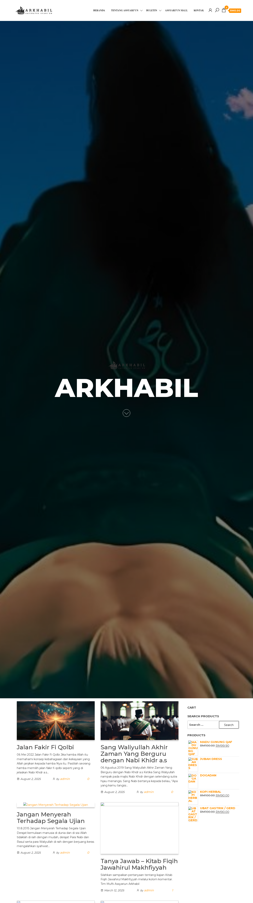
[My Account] (210, 10)
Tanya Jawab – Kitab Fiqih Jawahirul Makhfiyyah (139, 864)
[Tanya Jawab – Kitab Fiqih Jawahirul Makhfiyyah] (139, 828)
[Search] (217, 10)
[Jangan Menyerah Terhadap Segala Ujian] (55, 804)
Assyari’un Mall (176, 10)
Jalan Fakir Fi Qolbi (45, 747)
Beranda (99, 10)
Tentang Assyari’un (124, 10)
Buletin (151, 10)
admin (65, 779)
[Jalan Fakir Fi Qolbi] (56, 720)
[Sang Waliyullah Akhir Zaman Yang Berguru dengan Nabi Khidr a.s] (139, 720)
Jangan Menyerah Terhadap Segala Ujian (51, 818)
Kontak (199, 10)
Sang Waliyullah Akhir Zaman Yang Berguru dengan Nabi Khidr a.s (134, 754)
